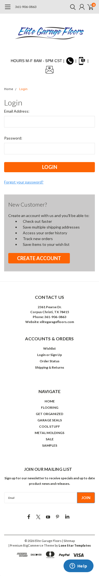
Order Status (49, 361)
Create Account (39, 258)
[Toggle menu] (7, 9)
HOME (50, 401)
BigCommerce (33, 545)
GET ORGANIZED (49, 414)
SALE (50, 439)
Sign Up (56, 355)
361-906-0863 (26, 7)
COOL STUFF (49, 426)
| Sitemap (68, 540)
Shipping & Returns (49, 367)
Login (23, 89)
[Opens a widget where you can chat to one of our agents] (78, 566)
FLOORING (49, 407)
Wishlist (49, 348)
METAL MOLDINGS (49, 433)
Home (8, 89)
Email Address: (16, 111)
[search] (71, 7)
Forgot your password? (23, 182)
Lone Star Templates (75, 545)
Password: (13, 138)
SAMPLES (49, 445)
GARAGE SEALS (49, 420)
